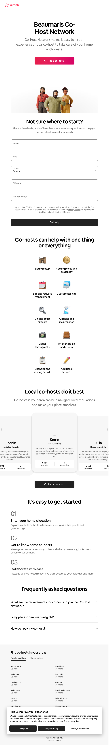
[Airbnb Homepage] (12, 5)
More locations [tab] (36, 658)
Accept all (23, 728)
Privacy (50, 740)
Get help (54, 222)
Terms (59, 740)
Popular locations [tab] (18, 658)
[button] (54, 604)
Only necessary (51, 728)
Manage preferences (80, 728)
